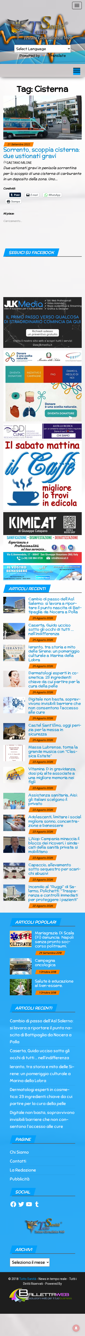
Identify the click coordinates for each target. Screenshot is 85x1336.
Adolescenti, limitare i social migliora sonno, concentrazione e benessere (54, 821)
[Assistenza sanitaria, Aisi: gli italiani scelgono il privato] (14, 800)
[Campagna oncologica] (21, 966)
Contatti (18, 1161)
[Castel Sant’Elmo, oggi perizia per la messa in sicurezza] (14, 731)
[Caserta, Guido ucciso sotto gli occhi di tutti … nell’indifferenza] (14, 630)
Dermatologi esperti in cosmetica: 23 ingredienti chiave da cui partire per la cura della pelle (54, 679)
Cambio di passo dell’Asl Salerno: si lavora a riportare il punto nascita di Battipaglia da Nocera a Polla (55, 605)
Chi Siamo (19, 1152)
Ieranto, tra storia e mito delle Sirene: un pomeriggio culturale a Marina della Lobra (53, 653)
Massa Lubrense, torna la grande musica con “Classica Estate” (53, 751)
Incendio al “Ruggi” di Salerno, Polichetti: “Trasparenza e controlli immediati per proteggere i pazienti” (53, 893)
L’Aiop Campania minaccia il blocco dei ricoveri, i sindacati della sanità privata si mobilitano (53, 845)
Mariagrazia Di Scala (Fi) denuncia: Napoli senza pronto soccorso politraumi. (54, 939)
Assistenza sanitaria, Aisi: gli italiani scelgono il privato (53, 799)
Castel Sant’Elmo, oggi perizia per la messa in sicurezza (54, 729)
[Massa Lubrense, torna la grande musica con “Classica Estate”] (14, 752)
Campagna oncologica (45, 962)
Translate (57, 55)
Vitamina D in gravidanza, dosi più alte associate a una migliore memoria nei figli (52, 775)
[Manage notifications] (76, 1328)
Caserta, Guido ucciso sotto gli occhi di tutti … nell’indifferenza (51, 629)
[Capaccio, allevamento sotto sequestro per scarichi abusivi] (14, 870)
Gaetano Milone (19, 162)
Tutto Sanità (27, 1279)
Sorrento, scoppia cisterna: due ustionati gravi (41, 152)
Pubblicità (19, 1179)
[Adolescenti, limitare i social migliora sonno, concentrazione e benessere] (14, 822)
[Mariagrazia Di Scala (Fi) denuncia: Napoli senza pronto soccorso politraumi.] (21, 938)
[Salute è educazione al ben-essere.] (21, 987)
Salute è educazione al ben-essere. (54, 983)
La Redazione (23, 1170)
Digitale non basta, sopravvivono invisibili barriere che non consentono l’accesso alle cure (54, 705)
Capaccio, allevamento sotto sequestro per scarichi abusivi (54, 869)
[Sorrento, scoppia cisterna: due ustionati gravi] (42, 117)
